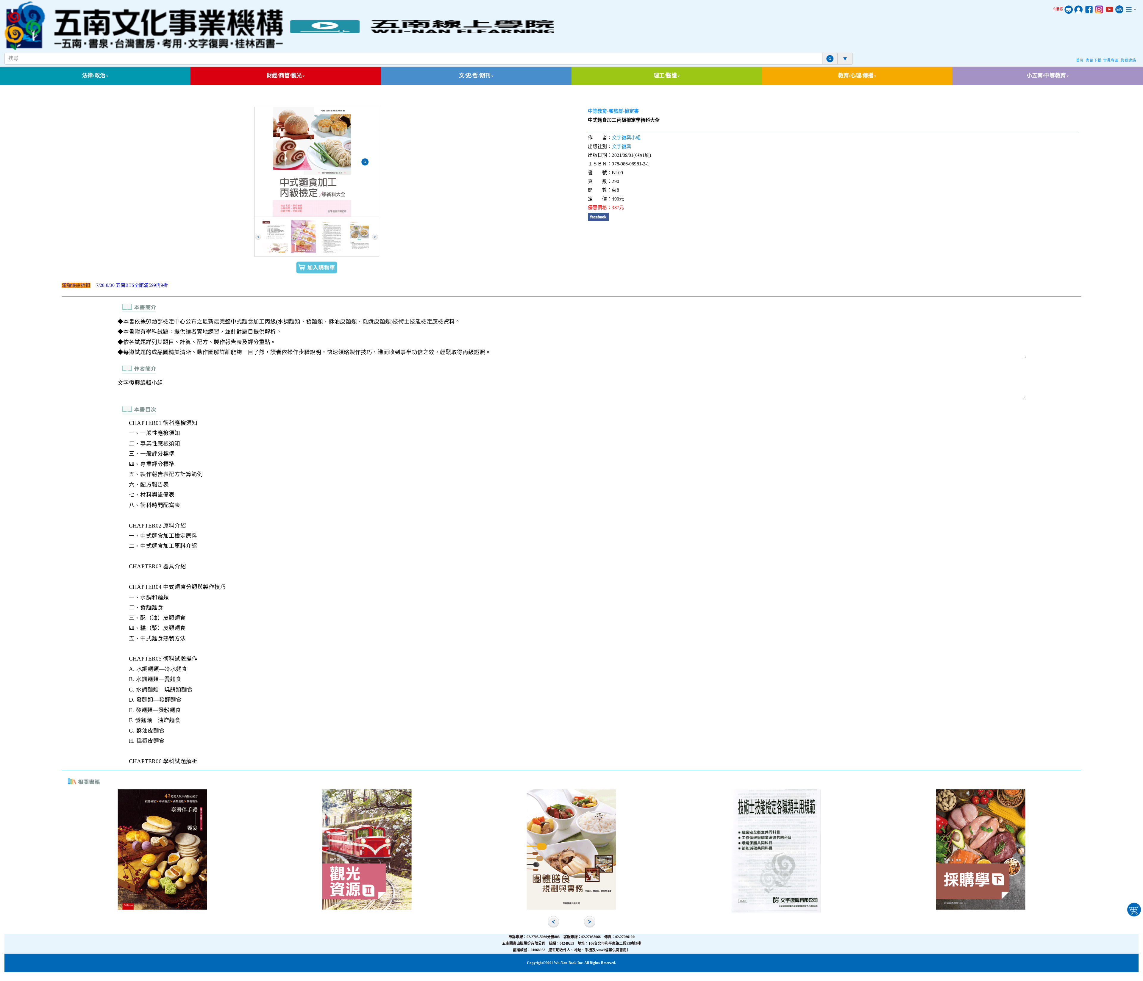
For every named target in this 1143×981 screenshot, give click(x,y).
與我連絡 (1128, 60)
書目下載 (1093, 60)
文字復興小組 (626, 137)
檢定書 (631, 111)
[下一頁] (375, 237)
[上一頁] (258, 237)
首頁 (1080, 60)
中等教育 (597, 111)
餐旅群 (616, 111)
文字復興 (621, 146)
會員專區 (1111, 60)
